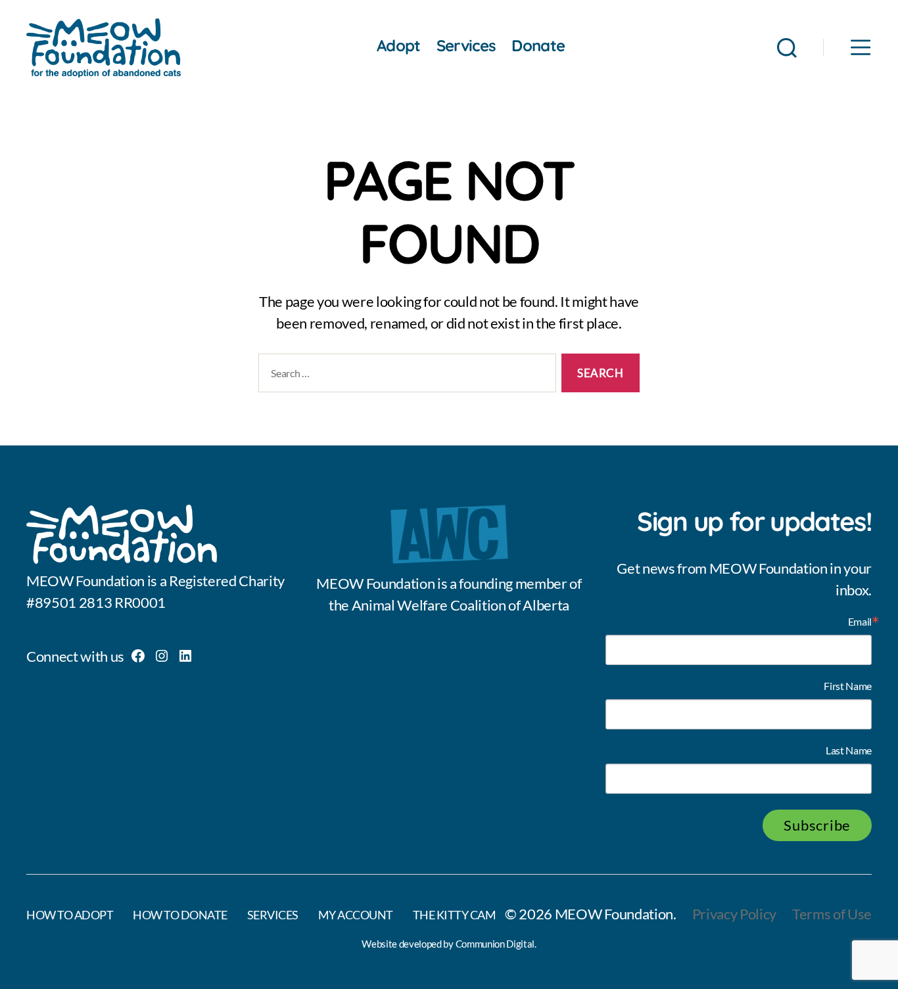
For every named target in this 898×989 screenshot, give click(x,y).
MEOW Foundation (614, 914)
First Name (848, 686)
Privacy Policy (734, 914)
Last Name (849, 750)
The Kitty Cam (454, 915)
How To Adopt (69, 915)
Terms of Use (832, 914)
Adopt (399, 45)
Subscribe (817, 825)
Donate (538, 45)
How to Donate (180, 915)
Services (466, 45)
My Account (355, 915)
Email (860, 621)
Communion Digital (495, 944)
